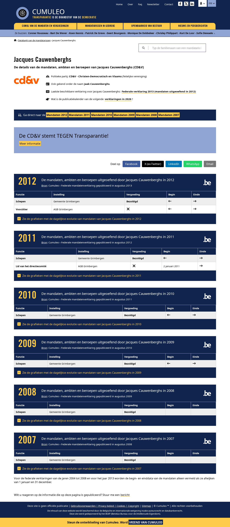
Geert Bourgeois (116, 33)
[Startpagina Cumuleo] (15, 40)
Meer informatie (30, 143)
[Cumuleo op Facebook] (181, 4)
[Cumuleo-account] (202, 3)
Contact (169, 4)
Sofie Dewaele (204, 33)
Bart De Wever (58, 33)
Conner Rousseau (38, 33)
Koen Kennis (76, 33)
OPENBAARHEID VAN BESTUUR (146, 26)
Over (130, 4)
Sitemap (146, 505)
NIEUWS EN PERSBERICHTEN (193, 26)
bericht (125, 495)
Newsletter (153, 4)
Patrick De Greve (95, 33)
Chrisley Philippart (167, 33)
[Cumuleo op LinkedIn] (193, 4)
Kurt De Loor (187, 33)
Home (119, 4)
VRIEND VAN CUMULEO (145, 522)
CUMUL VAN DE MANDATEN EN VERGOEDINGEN (45, 26)
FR (211, 3)
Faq (140, 4)
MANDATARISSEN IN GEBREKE (100, 26)
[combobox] (177, 48)
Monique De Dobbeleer (141, 33)
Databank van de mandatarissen (34, 40)
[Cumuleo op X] (187, 4)
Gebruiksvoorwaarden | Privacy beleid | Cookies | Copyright (105, 505)
